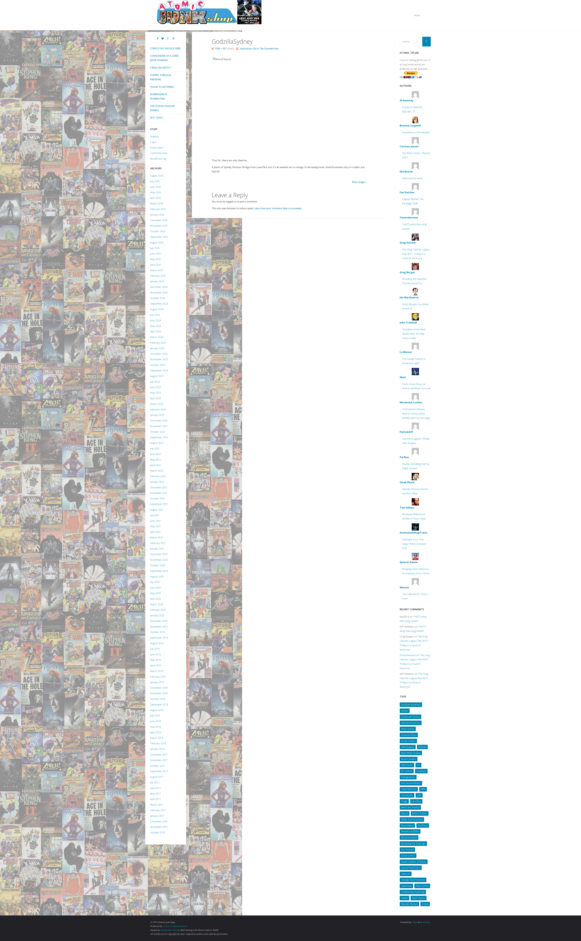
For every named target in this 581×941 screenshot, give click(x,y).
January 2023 (157, 415)
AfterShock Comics (410, 722)
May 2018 (155, 726)
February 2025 (158, 275)
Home (417, 15)
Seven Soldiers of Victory (413, 861)
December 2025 (158, 220)
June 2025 (155, 253)
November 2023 (159, 359)
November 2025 (159, 225)
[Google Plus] (168, 39)
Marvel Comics (419, 813)
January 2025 (157, 281)
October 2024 (157, 298)
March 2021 (156, 537)
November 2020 (159, 559)
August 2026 (157, 175)
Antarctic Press (408, 734)
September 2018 (159, 704)
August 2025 (157, 242)
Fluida (414, 922)
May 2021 (155, 526)
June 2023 (155, 387)
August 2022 (157, 442)
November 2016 (159, 827)
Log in (153, 142)
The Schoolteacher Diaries (162, 108)
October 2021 (157, 498)
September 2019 (159, 637)
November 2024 (159, 292)
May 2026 (155, 192)
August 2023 (157, 376)
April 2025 (155, 264)
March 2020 (156, 604)
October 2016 (157, 832)
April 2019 (155, 665)
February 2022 (158, 476)
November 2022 (159, 426)
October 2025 (157, 231)
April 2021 (155, 532)
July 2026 (155, 181)
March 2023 (156, 404)
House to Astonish (162, 86)
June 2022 (155, 454)
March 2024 (156, 337)
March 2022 (156, 470)
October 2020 (157, 565)
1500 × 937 (221, 48)
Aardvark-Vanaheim (411, 704)
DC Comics (406, 771)
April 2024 (155, 331)
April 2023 (155, 398)
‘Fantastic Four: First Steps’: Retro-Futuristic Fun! (414, 544)
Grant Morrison (408, 789)
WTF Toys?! (156, 117)
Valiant (404, 898)
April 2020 (155, 598)
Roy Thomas (407, 849)
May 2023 (155, 392)
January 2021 (157, 548)
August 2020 (157, 576)
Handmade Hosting (169, 930)
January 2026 (157, 214)
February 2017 (158, 810)
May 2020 (155, 593)
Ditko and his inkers (412, 178)
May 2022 (155, 459)
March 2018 (156, 738)
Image (404, 801)
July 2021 (155, 515)
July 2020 (155, 582)
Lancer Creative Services (175, 926)
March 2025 (156, 270)
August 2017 (157, 777)
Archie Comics (408, 740)
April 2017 (155, 799)
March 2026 (156, 203)
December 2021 (158, 487)
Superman (406, 885)
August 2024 (157, 309)
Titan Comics (422, 885)
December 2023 (158, 354)
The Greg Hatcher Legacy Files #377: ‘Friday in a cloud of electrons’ (416, 254)
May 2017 (155, 793)
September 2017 (159, 771)
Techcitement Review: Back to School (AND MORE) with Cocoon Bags (416, 414)
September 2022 (159, 437)
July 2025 (155, 248)
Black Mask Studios (410, 752)
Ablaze (404, 710)
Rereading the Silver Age (413, 843)
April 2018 (155, 732)
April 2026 (155, 198)
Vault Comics (418, 898)
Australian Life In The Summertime (259, 48)
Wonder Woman (409, 904)
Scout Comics (408, 855)
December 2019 (158, 621)
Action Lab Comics (410, 716)
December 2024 (158, 287)
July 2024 (155, 314)
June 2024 (155, 320)
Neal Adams (407, 825)
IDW (419, 795)
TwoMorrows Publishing (412, 891)
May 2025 (155, 259)
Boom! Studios (408, 758)
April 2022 (155, 465)
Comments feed (158, 153)
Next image (358, 182)
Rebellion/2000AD (410, 831)
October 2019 (157, 632)
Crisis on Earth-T (160, 67)
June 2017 (155, 788)
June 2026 (155, 187)
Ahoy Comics (407, 728)
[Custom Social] (173, 39)
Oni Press (423, 825)
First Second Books (411, 783)
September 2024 (159, 303)
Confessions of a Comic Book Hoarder (164, 58)
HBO (423, 789)
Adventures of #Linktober (416, 132)
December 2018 (158, 687)
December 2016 (158, 821)
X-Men (425, 904)
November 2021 (159, 493)
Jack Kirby (416, 801)
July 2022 (155, 448)
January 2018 (157, 749)
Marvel (404, 813)
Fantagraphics (408, 777)
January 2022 (157, 482)
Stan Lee (405, 873)
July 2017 (155, 782)
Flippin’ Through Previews (160, 77)
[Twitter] (162, 39)
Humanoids (407, 795)
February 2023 (158, 409)
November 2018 (159, 693)
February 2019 (158, 676)
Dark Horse (407, 765)
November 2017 (159, 760)
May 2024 (155, 326)
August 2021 (157, 509)
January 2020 (157, 615)
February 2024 (158, 342)
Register (154, 136)
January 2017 (157, 816)
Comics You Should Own (165, 48)
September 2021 (159, 504)
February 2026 (158, 209)
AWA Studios (407, 747)
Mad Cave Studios (410, 807)
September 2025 (159, 237)
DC (418, 765)
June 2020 (155, 587)
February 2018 (158, 743)
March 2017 (156, 804)
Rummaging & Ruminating (158, 96)
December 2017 (158, 754)
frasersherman (408, 655)
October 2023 (157, 365)
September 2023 (159, 370)
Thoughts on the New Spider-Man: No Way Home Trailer (414, 334)
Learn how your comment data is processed (278, 208)
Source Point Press (410, 867)
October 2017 (157, 765)
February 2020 (158, 609)
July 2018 (155, 715)
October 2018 (157, 699)
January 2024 (157, 348)
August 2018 (157, 710)
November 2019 (159, 626)
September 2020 (159, 571)
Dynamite (421, 771)
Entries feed (156, 147)
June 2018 (155, 721)
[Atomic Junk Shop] (209, 12)
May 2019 (155, 660)
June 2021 (155, 521)
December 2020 (158, 554)
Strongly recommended (413, 879)
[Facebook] (158, 39)
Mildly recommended (412, 819)
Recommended (409, 837)
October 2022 (157, 431)
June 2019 (155, 654)
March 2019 (156, 671)
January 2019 (157, 682)
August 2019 (157, 643)
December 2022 (158, 420)
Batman (422, 747)
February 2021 (158, 543)
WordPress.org (158, 158)
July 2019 (155, 649)
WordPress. (425, 922)
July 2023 (155, 381)
